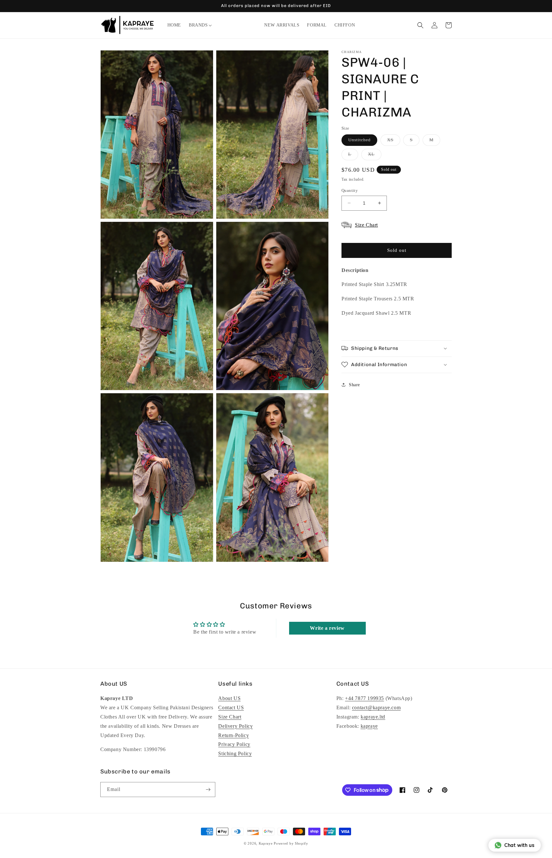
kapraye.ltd (373, 716)
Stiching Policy (235, 753)
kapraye (369, 726)
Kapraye (266, 843)
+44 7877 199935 (364, 698)
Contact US (231, 707)
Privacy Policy (234, 744)
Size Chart (229, 716)
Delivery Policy (235, 726)
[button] (198, 25)
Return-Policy (233, 735)
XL (374, 155)
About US (229, 698)
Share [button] (354, 384)
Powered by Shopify (291, 843)
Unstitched (362, 141)
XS (393, 141)
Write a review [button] (327, 628)
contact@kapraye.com (376, 707)
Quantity (349, 190)
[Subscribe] (208, 789)
